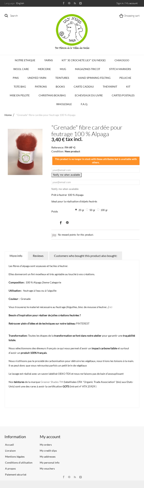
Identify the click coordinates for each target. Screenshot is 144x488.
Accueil (9, 444)
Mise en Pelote (20, 95)
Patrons (41, 86)
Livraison (10, 450)
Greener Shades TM (51, 381)
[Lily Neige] (72, 31)
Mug (63, 69)
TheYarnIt (110, 86)
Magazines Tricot (87, 69)
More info (16, 255)
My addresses (48, 456)
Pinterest (67, 223)
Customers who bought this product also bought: (85, 255)
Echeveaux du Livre (89, 95)
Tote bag (20, 86)
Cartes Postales (123, 95)
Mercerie (44, 69)
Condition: (57, 151)
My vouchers (47, 468)
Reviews (38, 255)
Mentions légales (14, 456)
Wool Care (21, 69)
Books (60, 86)
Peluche (125, 77)
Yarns (48, 60)
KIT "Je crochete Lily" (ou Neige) (84, 60)
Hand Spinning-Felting (94, 77)
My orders (46, 444)
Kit (128, 86)
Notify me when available (66, 174)
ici (111, 307)
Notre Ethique (25, 60)
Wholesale (64, 104)
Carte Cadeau (84, 86)
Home (8, 114)
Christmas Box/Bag (52, 95)
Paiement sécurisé (15, 474)
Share (61, 223)
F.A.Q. (84, 104)
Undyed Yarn (37, 77)
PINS (16, 77)
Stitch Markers (120, 69)
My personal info (49, 462)
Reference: (57, 147)
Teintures (62, 77)
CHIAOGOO (122, 60)
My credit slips (48, 450)
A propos (10, 468)
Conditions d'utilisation (18, 462)
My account (50, 436)
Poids (54, 211)
